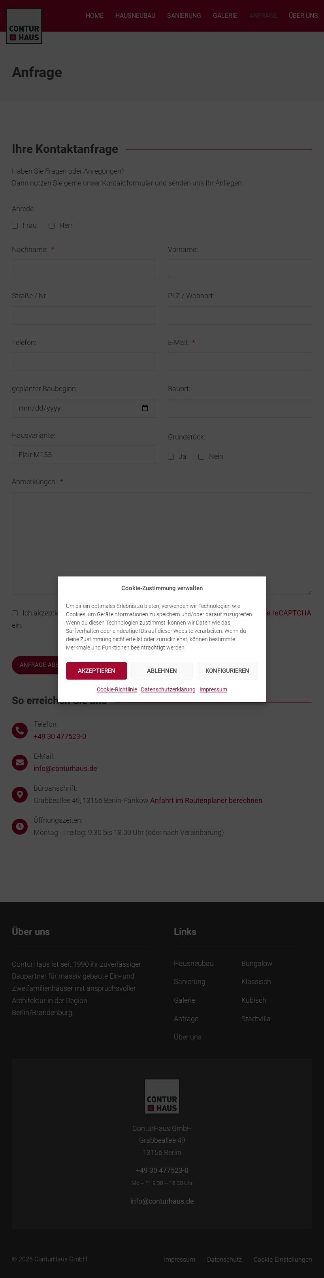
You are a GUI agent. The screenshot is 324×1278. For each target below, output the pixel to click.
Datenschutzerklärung (168, 690)
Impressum (213, 690)
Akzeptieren (96, 670)
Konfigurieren (227, 670)
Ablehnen (162, 670)
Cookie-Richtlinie (117, 690)
